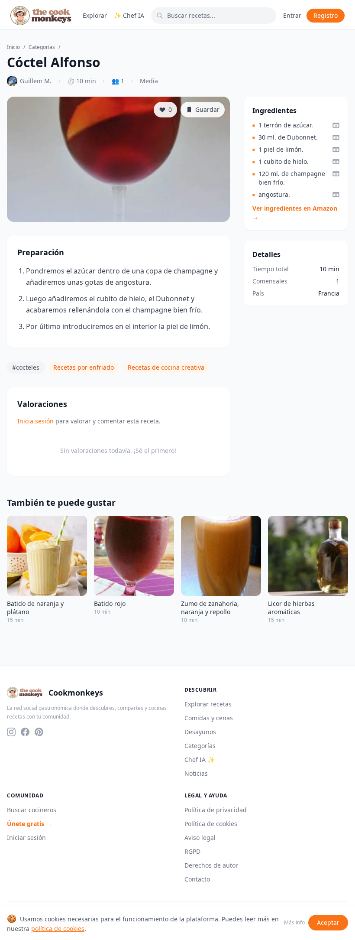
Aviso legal (200, 837)
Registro (325, 15)
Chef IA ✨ (199, 759)
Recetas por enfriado (83, 367)
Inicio (13, 47)
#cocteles (25, 367)
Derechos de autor (211, 865)
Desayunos (200, 732)
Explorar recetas (208, 704)
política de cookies (57, 928)
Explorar (95, 15)
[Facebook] (25, 732)
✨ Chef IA (129, 15)
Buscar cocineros (31, 810)
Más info (294, 922)
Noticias (196, 773)
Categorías (42, 47)
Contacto (197, 879)
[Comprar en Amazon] (335, 125)
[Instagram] (11, 732)
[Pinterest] (39, 732)
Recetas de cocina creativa (166, 367)
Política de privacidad (215, 810)
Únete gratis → (29, 824)
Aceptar (328, 922)
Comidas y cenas (208, 718)
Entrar (292, 15)
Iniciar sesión (26, 837)
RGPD (192, 851)
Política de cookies (210, 824)
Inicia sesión (35, 421)
